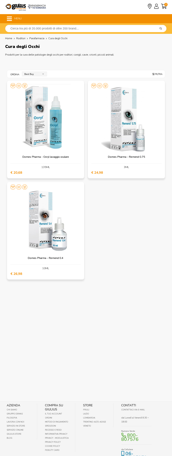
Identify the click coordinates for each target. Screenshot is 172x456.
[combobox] (34, 74)
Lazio (86, 413)
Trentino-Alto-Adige (94, 421)
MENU (18, 18)
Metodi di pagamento (56, 421)
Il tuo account (53, 413)
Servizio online (15, 430)
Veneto (87, 426)
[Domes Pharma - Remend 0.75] (126, 119)
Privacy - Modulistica (57, 438)
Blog (9, 438)
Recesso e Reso (53, 430)
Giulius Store (14, 434)
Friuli (86, 409)
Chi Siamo (12, 409)
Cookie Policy (52, 446)
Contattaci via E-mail (133, 409)
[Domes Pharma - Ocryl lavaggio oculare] (45, 119)
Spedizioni (50, 426)
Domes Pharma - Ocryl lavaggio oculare (45, 157)
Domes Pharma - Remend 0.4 (45, 258)
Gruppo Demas (15, 413)
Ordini (48, 417)
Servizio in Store (16, 426)
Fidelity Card (52, 450)
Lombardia (89, 417)
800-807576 (129, 437)
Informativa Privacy (56, 434)
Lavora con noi (15, 421)
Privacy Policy (53, 442)
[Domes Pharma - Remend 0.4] (45, 220)
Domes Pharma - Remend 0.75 (126, 157)
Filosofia (12, 417)
